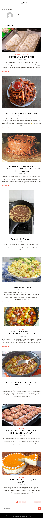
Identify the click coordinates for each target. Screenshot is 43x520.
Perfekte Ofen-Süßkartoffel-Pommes (21, 113)
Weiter (36, 502)
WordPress (23, 516)
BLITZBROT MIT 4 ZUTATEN (21, 57)
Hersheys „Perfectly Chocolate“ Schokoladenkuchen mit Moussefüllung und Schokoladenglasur (21, 168)
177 (25, 502)
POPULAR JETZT (25, 54)
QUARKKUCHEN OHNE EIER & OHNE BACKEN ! (21, 480)
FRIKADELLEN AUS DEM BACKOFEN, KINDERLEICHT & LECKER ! (21, 432)
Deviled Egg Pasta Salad (22, 287)
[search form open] (40, 2)
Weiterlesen (4, 71)
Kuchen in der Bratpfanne (21, 239)
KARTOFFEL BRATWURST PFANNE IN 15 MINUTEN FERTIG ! (21, 383)
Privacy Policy (28, 516)
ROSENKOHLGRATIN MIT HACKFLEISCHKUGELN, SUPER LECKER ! (21, 332)
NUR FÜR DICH (17, 54)
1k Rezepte (24, 2)
